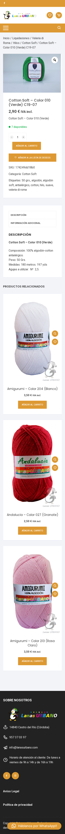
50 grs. (26, 180)
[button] (34, 826)
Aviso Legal (11, 791)
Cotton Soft (29, 43)
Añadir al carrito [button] (32, 404)
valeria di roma (18, 190)
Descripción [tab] (18, 215)
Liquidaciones (20, 38)
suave (49, 185)
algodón (37, 180)
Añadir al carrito (26, 145)
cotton (35, 185)
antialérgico (22, 185)
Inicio (6, 38)
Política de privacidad (17, 805)
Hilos (16, 43)
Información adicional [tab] (26, 223)
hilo (42, 185)
